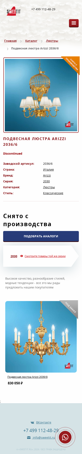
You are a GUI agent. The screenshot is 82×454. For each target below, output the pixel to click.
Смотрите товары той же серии (45, 256)
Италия (48, 169)
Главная (10, 41)
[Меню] (74, 23)
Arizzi (47, 175)
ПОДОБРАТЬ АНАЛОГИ (41, 236)
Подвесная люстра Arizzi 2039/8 (27, 377)
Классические (53, 193)
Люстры (52, 41)
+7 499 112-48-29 (43, 9)
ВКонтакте (43, 422)
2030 (46, 181)
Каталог (31, 41)
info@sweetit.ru (43, 437)
